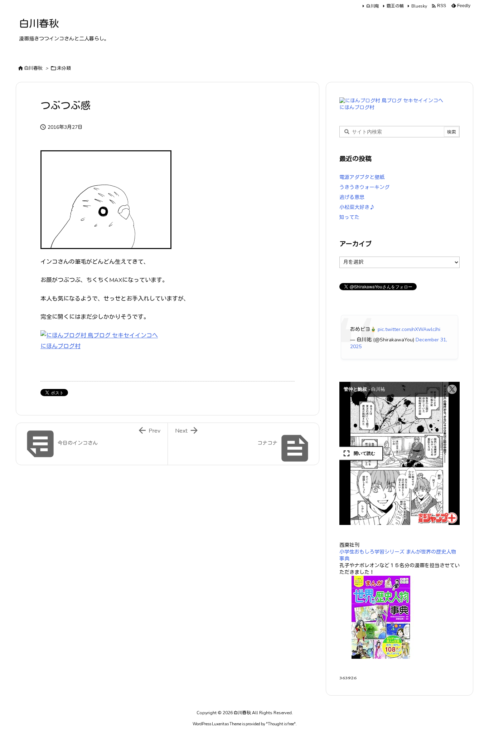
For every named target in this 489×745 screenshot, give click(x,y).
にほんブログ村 (60, 346)
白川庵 (372, 6)
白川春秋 (33, 68)
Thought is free (281, 724)
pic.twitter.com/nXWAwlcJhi (409, 329)
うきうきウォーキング (364, 187)
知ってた (349, 217)
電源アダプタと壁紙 (361, 177)
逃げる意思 (351, 197)
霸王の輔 (395, 6)
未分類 (64, 68)
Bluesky (419, 6)
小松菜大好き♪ (356, 207)
